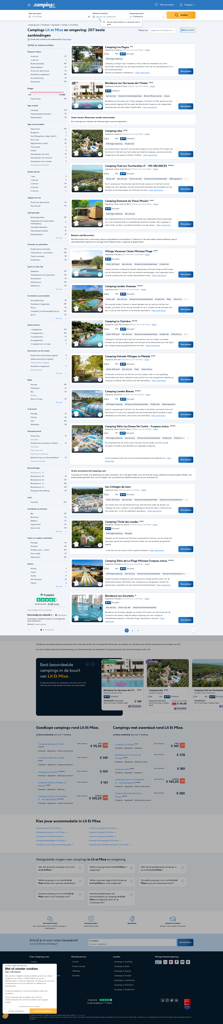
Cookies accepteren (43, 1011)
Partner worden (78, 966)
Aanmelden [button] (185, 942)
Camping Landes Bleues (119, 391)
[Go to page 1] (84, 71)
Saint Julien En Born (122, 204)
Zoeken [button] (184, 15)
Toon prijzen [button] (186, 71)
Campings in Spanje (122, 971)
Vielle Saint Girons (122, 169)
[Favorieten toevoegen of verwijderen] (100, 70)
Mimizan (117, 255)
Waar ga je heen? (35, 14)
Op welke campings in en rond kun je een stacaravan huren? (159, 882)
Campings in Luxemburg (124, 980)
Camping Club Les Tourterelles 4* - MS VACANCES (136, 166)
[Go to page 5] (89, 71)
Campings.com (33, 25)
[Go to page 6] (90, 71)
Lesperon (118, 50)
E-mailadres (94, 941)
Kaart (147, 50)
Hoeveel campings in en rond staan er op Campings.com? (56, 895)
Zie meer (59, 238)
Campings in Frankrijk (123, 962)
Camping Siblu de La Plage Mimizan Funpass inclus (136, 561)
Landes (64, 25)
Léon (116, 290)
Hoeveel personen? (137, 14)
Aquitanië (55, 25)
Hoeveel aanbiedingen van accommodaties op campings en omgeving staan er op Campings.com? (107, 898)
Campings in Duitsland (123, 985)
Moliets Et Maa (120, 86)
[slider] (29, 92)
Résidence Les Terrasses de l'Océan (126, 83)
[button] (5, 1016)
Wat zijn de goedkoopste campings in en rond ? (159, 868)
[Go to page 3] (86, 71)
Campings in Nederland (124, 990)
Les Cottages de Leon (118, 487)
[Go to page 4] (88, 71)
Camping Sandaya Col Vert (51, 744)
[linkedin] (176, 1000)
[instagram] (167, 1000)
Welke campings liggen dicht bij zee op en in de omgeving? (108, 882)
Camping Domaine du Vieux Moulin (126, 201)
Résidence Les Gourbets (119, 596)
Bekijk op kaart (187, 30)
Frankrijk (45, 25)
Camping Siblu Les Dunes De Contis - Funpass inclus (137, 426)
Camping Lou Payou (117, 47)
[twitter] (171, 1000)
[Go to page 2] (85, 71)
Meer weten (66, 39)
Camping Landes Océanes (120, 286)
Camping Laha (113, 131)
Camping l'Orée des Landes (121, 522)
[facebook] (162, 1000)
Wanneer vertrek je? (100, 13)
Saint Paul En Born (122, 325)
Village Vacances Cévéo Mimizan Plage (128, 251)
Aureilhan (118, 395)
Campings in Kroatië (122, 976)
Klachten (76, 976)
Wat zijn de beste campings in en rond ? (56, 868)
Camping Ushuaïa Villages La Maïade (127, 356)
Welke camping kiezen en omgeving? (108, 868)
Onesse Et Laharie (122, 525)
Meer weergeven (143, 73)
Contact (75, 962)
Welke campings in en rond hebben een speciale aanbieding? (57, 882)
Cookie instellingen (16, 1011)
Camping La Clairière (118, 321)
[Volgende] (193, 630)
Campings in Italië (121, 966)
